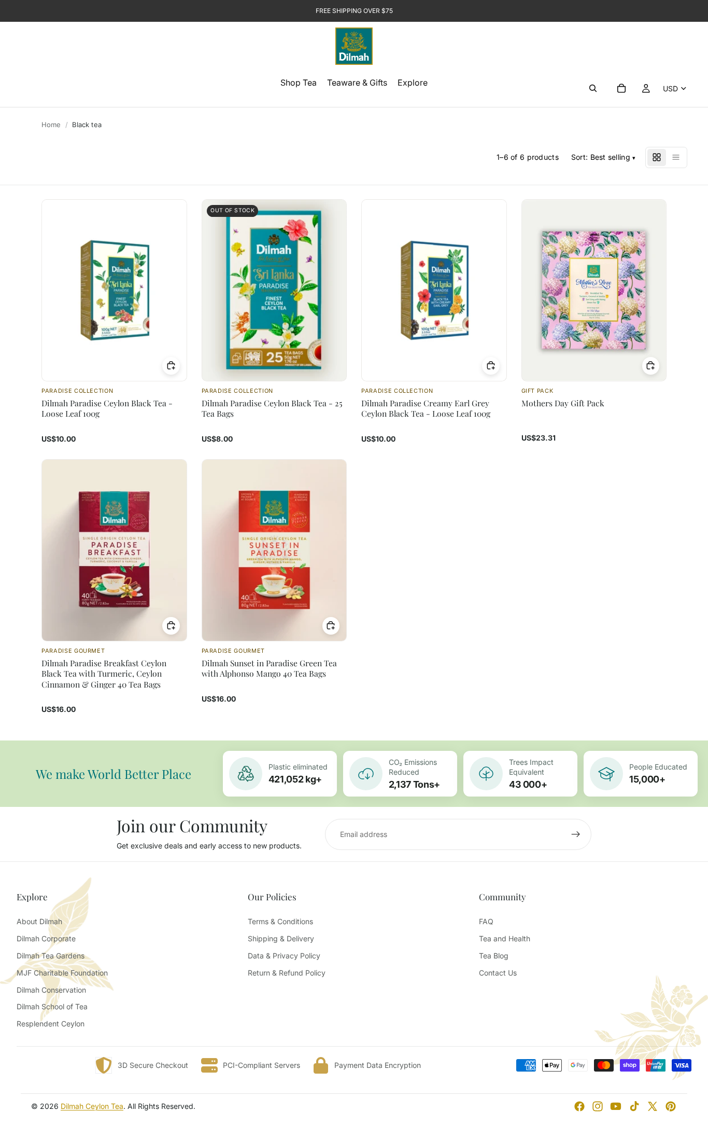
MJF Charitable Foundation (62, 972)
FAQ (486, 921)
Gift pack (537, 390)
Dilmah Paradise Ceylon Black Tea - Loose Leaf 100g (107, 408)
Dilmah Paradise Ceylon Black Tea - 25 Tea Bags (272, 408)
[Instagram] (597, 1106)
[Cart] (621, 88)
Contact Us (498, 972)
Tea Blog (493, 955)
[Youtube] (616, 1106)
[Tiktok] (634, 1106)
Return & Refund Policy (286, 972)
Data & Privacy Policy (284, 955)
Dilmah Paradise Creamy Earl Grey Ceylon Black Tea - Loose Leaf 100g (425, 408)
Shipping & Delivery (281, 938)
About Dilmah (39, 921)
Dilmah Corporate (46, 938)
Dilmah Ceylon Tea (92, 1106)
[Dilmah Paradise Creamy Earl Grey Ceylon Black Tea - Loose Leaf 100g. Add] (491, 366)
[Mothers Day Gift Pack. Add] (651, 366)
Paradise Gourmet (73, 650)
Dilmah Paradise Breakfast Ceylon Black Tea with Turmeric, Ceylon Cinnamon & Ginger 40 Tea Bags (103, 673)
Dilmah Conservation (51, 989)
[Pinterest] (670, 1106)
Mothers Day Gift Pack (562, 402)
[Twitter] (652, 1106)
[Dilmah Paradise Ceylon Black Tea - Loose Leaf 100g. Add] (171, 366)
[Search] (593, 88)
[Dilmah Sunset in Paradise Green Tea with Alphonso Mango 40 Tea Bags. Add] (331, 626)
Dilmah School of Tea (52, 1006)
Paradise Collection (77, 390)
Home (51, 124)
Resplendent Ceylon (50, 1023)
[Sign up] (576, 834)
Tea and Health (504, 938)
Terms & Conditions (280, 921)
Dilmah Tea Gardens (50, 955)
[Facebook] (579, 1106)
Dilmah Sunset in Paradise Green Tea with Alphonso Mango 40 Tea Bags (269, 668)
